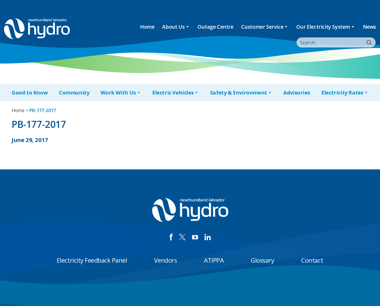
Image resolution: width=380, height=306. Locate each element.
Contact (312, 260)
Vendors (165, 260)
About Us (173, 26)
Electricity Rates (342, 92)
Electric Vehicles (173, 92)
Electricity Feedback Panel (92, 260)
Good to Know (30, 92)
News (369, 26)
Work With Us (118, 92)
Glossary (262, 260)
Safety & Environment (238, 92)
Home (147, 26)
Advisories (296, 92)
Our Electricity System (323, 26)
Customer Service (262, 26)
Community (74, 92)
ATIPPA (214, 260)
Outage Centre (215, 26)
